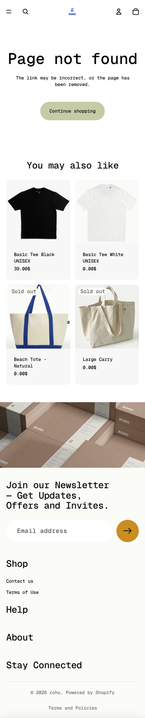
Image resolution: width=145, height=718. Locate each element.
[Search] (25, 11)
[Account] (118, 11)
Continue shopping (72, 111)
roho (54, 692)
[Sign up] (127, 531)
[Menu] (9, 11)
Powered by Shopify (90, 692)
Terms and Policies (72, 708)
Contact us (19, 581)
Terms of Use (22, 592)
